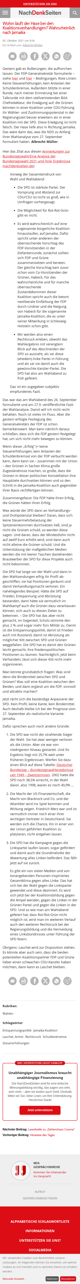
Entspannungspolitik (17, 1030)
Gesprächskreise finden (40, 1198)
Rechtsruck (33, 1037)
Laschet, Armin (13, 1037)
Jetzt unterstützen (40, 1110)
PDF (23, 56)
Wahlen (8, 1013)
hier (15, 78)
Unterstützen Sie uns (40, 3)
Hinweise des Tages (42, 1135)
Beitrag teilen (12, 56)
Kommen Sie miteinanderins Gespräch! (49, 1174)
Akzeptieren (68, 1278)
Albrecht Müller (33, 45)
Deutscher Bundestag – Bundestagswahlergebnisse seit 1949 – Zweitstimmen (41, 770)
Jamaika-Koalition (45, 1030)
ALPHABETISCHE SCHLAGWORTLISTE (40, 1221)
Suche (75, 12)
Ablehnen (52, 1278)
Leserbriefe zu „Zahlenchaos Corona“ (51, 1129)
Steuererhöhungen (16, 1043)
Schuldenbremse (55, 1037)
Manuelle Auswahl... (14, 1278)
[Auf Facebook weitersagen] (34, 59)
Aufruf (40, 1192)
